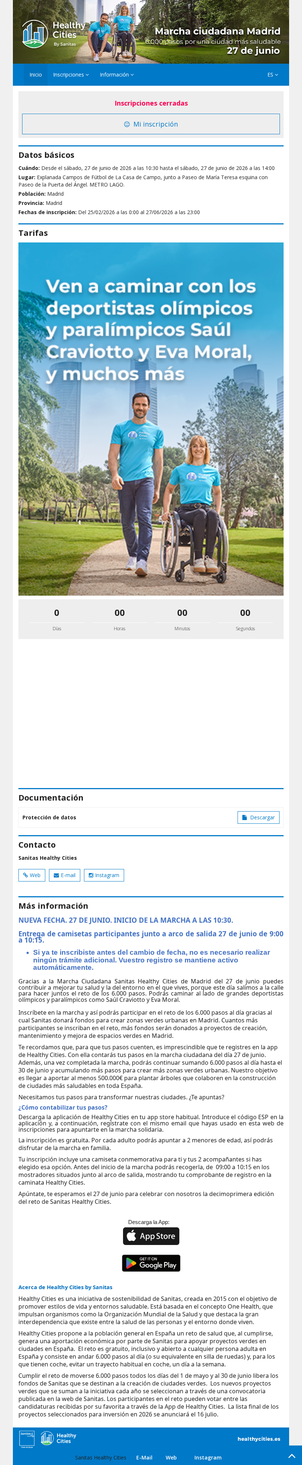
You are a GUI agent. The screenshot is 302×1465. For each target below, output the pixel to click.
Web (35, 875)
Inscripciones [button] (69, 74)
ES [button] (271, 74)
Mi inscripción (154, 124)
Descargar (262, 817)
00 (120, 612)
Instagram (107, 875)
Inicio (35, 74)
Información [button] (115, 74)
